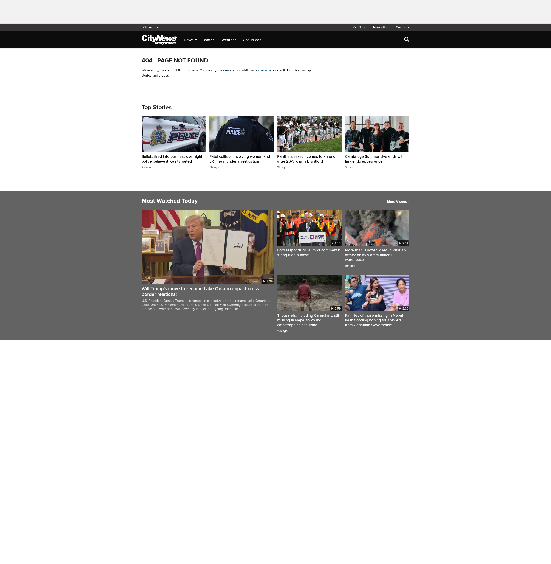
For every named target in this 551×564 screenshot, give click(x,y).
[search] (406, 40)
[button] (401, 27)
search (228, 70)
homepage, (263, 70)
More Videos (397, 202)
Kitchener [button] (148, 27)
